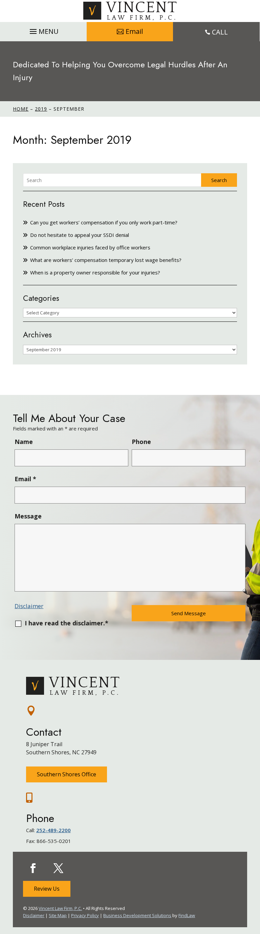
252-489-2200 (53, 830)
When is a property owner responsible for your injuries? (95, 272)
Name (24, 442)
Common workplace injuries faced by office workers (90, 247)
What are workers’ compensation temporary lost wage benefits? (105, 260)
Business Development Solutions (137, 915)
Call (220, 32)
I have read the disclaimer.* (66, 623)
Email (134, 31)
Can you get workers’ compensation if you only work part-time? (103, 222)
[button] (43, 29)
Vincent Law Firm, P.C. (60, 908)
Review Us (47, 888)
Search (219, 180)
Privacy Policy (85, 915)
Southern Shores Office (66, 774)
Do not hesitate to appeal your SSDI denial (79, 234)
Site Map (58, 915)
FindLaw (186, 915)
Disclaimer (29, 606)
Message (28, 516)
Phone (141, 442)
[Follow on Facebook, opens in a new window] (33, 868)
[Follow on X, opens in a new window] (58, 868)
